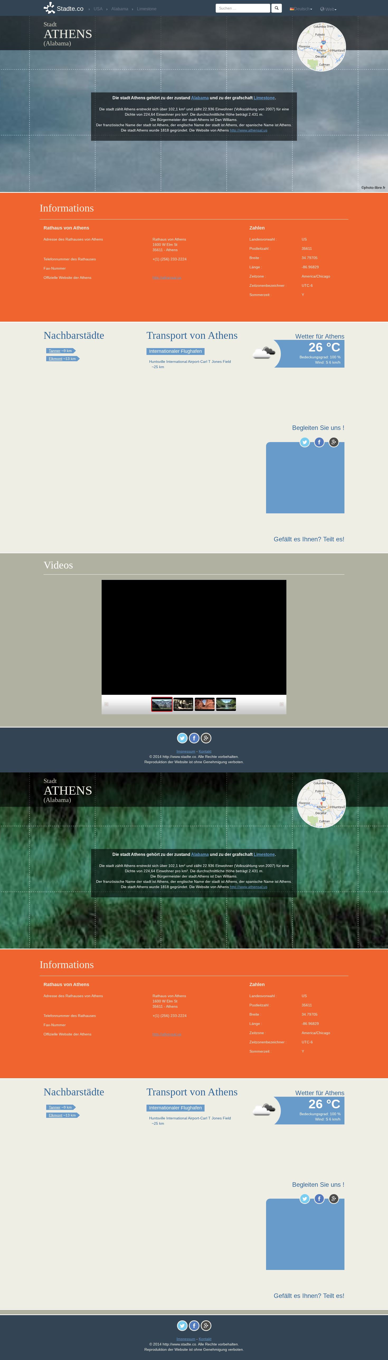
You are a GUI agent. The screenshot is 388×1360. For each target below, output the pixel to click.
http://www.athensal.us (248, 130)
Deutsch (302, 9)
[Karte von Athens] (322, 47)
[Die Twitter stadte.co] (304, 442)
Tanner (54, 351)
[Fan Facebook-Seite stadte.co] (319, 442)
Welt (329, 9)
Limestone (264, 98)
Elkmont (55, 359)
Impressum (186, 751)
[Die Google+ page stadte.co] (333, 442)
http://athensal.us (167, 277)
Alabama (200, 98)
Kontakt (205, 751)
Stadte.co (70, 8)
